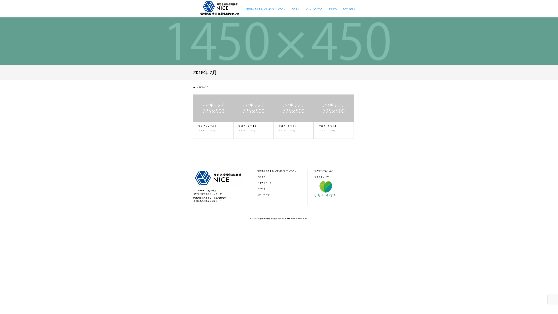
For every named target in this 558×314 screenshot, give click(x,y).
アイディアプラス (314, 9)
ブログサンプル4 (207, 126)
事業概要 (295, 9)
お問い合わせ (349, 9)
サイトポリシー (321, 176)
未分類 (212, 131)
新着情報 (333, 9)
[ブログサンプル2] (293, 108)
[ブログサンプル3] (253, 108)
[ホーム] (194, 87)
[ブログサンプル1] (334, 108)
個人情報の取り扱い (323, 171)
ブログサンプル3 (247, 126)
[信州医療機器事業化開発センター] (221, 9)
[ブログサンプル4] (213, 108)
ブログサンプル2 (287, 126)
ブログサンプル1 (327, 126)
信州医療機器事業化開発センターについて (265, 9)
